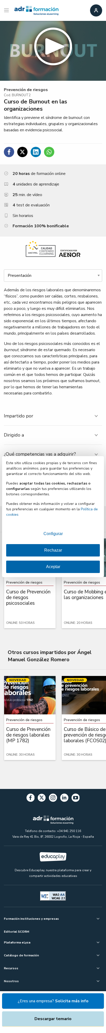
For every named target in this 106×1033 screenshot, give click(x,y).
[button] (53, 51)
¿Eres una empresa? (53, 1001)
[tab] (53, 416)
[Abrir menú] (7, 10)
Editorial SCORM (16, 932)
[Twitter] (42, 799)
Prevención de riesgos (26, 90)
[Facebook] (30, 799)
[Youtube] (76, 799)
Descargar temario (53, 1019)
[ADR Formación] (36, 10)
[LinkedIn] (64, 799)
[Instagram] (53, 799)
